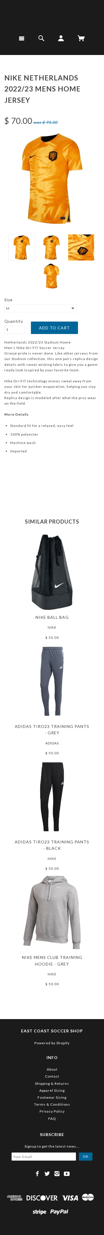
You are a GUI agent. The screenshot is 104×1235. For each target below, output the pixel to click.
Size (8, 299)
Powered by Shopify (52, 1043)
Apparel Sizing (52, 1090)
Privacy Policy (52, 1111)
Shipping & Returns (52, 1083)
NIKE (52, 627)
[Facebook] (37, 1174)
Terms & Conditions (52, 1104)
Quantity (13, 321)
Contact (52, 1076)
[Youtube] (67, 1174)
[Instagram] (57, 1174)
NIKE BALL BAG (52, 617)
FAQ (52, 1118)
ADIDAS (52, 743)
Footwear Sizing (52, 1097)
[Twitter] (47, 1174)
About (52, 1069)
